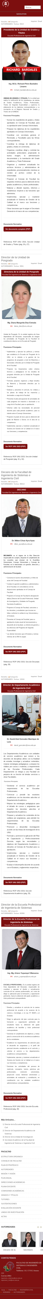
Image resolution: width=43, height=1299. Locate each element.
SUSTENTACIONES (9, 1204)
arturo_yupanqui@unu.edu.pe (25, 976)
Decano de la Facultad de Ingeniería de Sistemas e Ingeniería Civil (16, 475)
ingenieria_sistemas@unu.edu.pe (11, 1278)
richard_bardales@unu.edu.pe (25, 90)
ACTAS (4, 1216)
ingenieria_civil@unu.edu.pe (10, 1280)
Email (40, 21)
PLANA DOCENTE (8, 1187)
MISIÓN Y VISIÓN (8, 1174)
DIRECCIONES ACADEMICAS (13, 1182)
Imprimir (34, 21)
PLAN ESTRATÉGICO (9, 1165)
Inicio (3, 1290)
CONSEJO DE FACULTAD (11, 1161)
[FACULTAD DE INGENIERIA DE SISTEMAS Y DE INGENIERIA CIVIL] (5, 4)
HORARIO (6, 1292)
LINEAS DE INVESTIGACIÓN (12, 1212)
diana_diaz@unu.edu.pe (23, 326)
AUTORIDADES (7, 24)
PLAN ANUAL (6, 1178)
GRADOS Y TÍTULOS (9, 1195)
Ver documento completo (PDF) (18, 229)
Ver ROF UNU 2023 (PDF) (15, 446)
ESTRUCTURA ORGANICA (12, 1157)
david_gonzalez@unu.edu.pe (25, 745)
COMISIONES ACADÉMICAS (12, 1191)
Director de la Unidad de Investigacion (19, 1137)
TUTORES (5, 1199)
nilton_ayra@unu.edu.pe (23, 544)
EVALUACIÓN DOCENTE (11, 1208)
